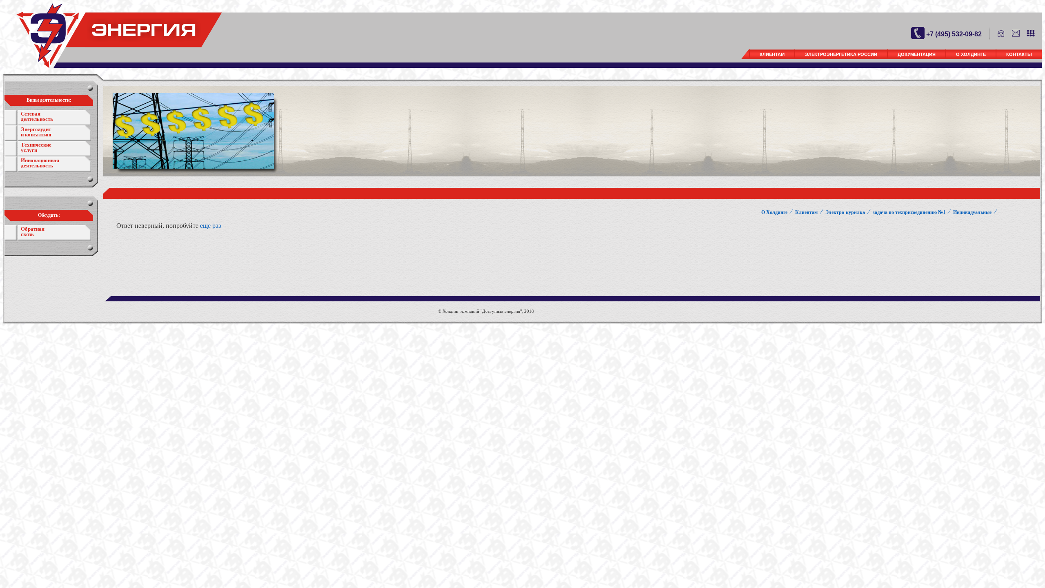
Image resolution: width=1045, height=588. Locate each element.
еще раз (210, 225)
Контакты (1019, 54)
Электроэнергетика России (841, 54)
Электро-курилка (845, 212)
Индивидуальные (972, 212)
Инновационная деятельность (40, 163)
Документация (917, 54)
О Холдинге (971, 54)
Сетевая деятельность (37, 116)
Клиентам (772, 54)
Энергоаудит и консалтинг (36, 132)
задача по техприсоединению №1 (909, 212)
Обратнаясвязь (32, 231)
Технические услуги (36, 147)
